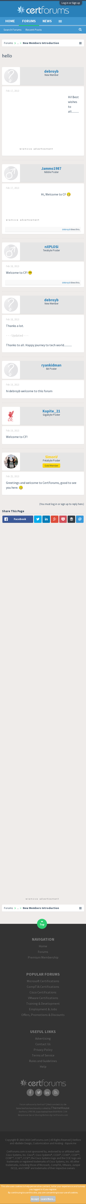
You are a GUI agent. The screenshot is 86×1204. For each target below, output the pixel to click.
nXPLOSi (51, 246)
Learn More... (48, 1199)
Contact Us (43, 1044)
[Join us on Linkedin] (47, 1092)
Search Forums (13, 30)
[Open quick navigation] (80, 43)
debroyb (51, 71)
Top (42, 924)
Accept (35, 1199)
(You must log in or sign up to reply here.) (61, 504)
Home (10, 21)
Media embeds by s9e (56, 1104)
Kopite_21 (51, 411)
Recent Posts (34, 30)
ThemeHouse (60, 1108)
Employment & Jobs (43, 1009)
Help (43, 1067)
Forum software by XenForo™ (33, 1104)
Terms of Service (43, 1055)
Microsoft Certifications (43, 981)
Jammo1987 (51, 168)
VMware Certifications (43, 998)
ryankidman (51, 365)
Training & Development (43, 1003)
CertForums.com (60, 1115)
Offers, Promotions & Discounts (43, 1015)
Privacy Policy (43, 1050)
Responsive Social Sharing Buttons (34, 1115)
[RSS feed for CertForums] (56, 1092)
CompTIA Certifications (43, 987)
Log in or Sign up (71, 3)
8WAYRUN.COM (60, 1111)
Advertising (43, 1038)
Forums (29, 21)
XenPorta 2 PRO (26, 1111)
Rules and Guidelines (43, 1061)
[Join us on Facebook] (30, 1092)
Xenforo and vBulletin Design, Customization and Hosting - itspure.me (45, 1141)
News (47, 21)
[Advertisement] (36, 120)
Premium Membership (43, 957)
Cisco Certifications (43, 992)
